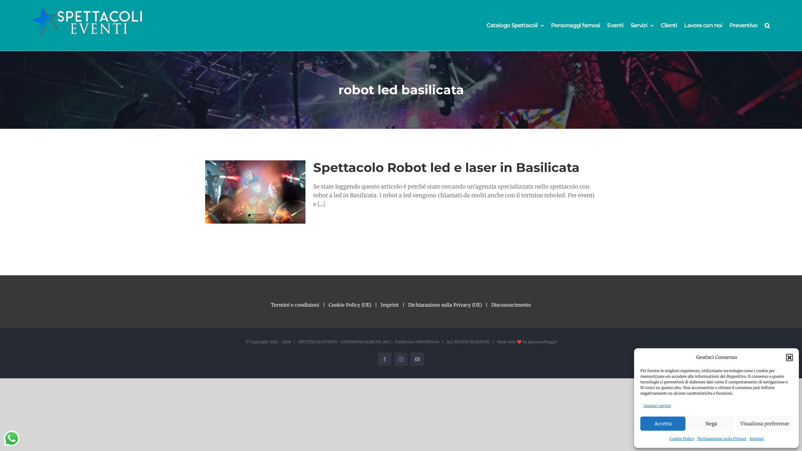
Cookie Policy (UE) (350, 305)
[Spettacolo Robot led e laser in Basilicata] (255, 192)
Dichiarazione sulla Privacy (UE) (445, 305)
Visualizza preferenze (764, 424)
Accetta (663, 424)
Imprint (757, 438)
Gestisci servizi (657, 405)
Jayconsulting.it (542, 342)
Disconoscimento (511, 305)
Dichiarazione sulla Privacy (722, 438)
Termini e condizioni (295, 305)
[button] (789, 357)
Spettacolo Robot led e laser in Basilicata (446, 167)
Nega (711, 424)
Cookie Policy (681, 438)
